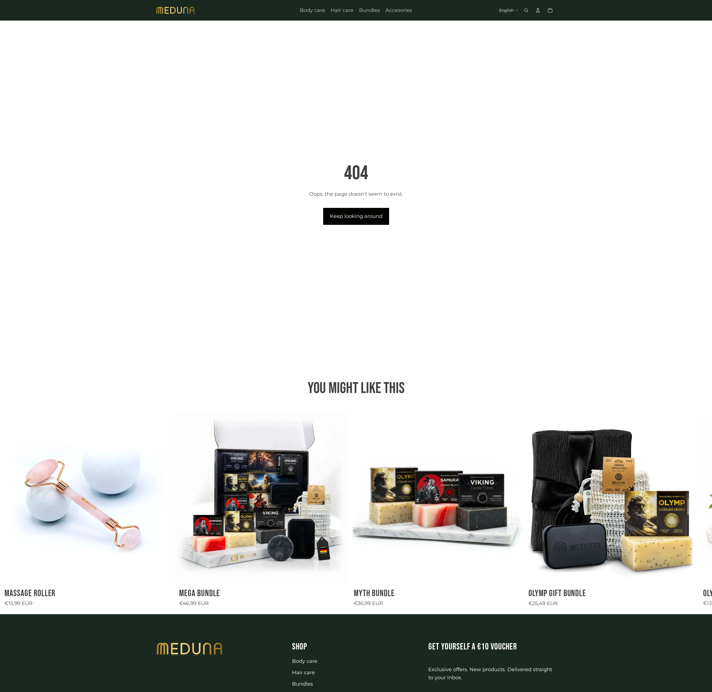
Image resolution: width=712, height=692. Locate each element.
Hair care (303, 672)
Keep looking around (356, 216)
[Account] (538, 10)
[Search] (526, 10)
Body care (304, 661)
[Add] (166, 576)
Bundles (302, 684)
